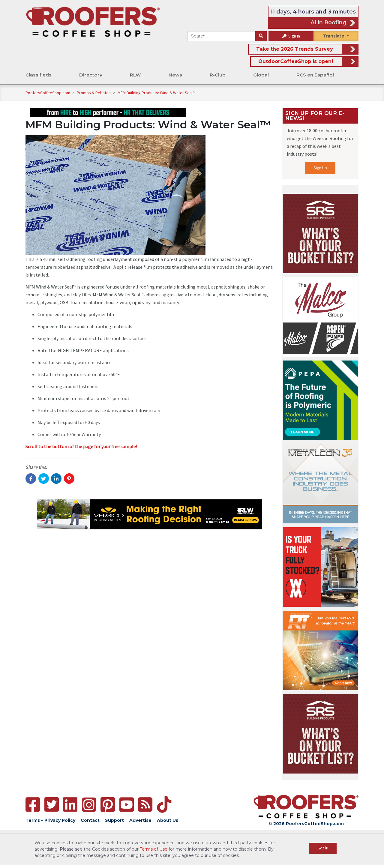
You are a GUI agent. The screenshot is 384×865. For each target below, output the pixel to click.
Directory (90, 75)
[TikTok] (164, 804)
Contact (90, 820)
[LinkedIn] (70, 804)
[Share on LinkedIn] (56, 478)
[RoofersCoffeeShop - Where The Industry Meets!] (93, 21)
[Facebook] (33, 804)
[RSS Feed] (145, 804)
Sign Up (320, 167)
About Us (167, 820)
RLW (135, 75)
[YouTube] (126, 804)
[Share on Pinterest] (69, 478)
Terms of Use (153, 849)
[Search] (261, 36)
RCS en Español (315, 75)
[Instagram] (89, 805)
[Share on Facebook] (31, 478)
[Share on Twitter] (43, 478)
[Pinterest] (107, 804)
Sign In (293, 36)
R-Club (218, 75)
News (175, 75)
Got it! (322, 848)
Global (261, 75)
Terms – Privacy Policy (50, 820)
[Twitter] (51, 804)
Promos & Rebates (94, 92)
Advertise (140, 820)
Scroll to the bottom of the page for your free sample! (81, 446)
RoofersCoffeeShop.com (48, 92)
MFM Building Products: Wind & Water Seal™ (156, 92)
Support (114, 820)
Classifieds (39, 75)
